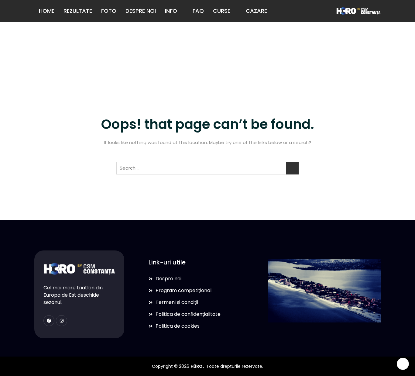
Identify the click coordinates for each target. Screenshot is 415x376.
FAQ (198, 11)
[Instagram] (61, 320)
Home (46, 11)
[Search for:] (207, 168)
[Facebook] (48, 320)
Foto (108, 11)
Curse (221, 11)
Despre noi (140, 11)
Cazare (256, 11)
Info (171, 11)
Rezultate (77, 11)
